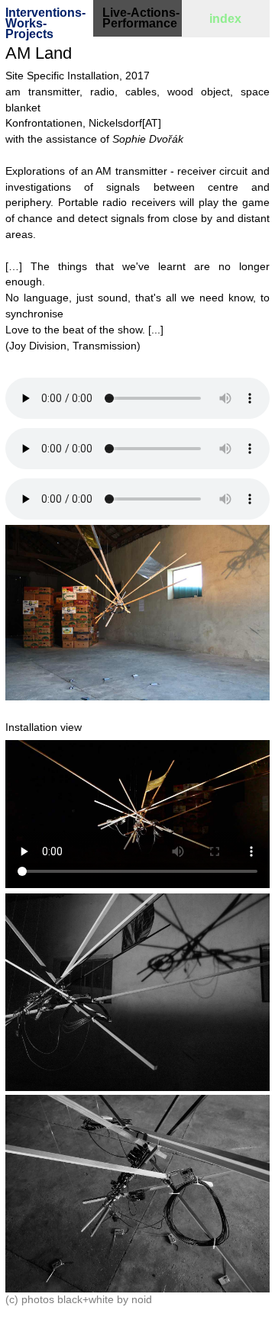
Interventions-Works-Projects (45, 23)
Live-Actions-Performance (141, 18)
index (225, 18)
